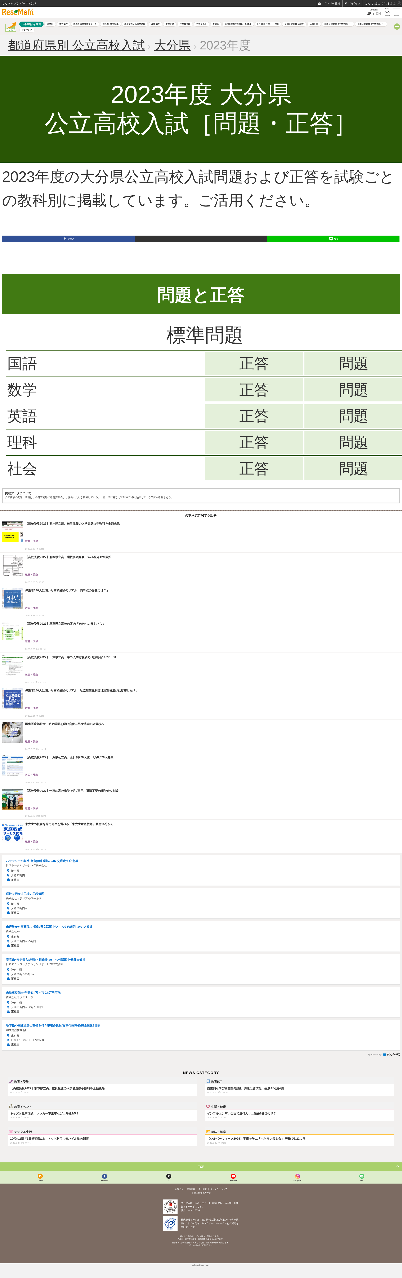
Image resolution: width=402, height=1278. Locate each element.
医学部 (50, 24)
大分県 (172, 45)
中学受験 (170, 24)
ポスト (203, 248)
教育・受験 (21, 1081)
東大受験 (63, 24)
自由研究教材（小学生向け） (338, 24)
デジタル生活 (23, 1131)
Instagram (297, 1180)
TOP (201, 1167)
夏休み (216, 24)
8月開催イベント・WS (268, 24)
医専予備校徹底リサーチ (85, 24)
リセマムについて (218, 1189)
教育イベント (23, 1106)
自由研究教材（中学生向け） (371, 24)
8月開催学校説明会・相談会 (238, 24)
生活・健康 (218, 1106)
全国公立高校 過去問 (294, 24)
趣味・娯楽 (218, 1131)
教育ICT (216, 1081)
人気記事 (314, 24)
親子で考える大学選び (134, 24)
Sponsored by (374, 1054)
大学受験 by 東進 (31, 24)
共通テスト (201, 24)
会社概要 (202, 1189)
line (361, 1180)
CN (378, 13)
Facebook (104, 1180)
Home (40, 1180)
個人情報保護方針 (202, 1193)
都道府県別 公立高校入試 (76, 45)
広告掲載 (191, 1189)
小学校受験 (185, 24)
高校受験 (155, 24)
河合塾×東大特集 (111, 24)
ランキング (27, 30)
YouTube (233, 1180)
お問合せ (179, 1189)
